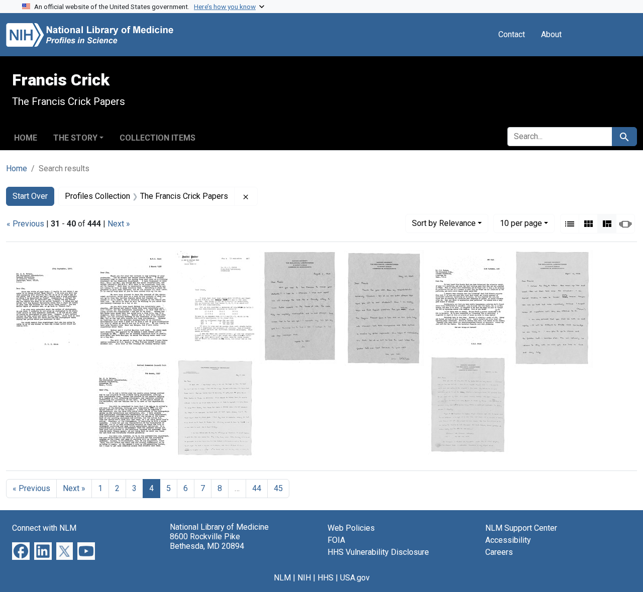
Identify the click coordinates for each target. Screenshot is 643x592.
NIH (304, 577)
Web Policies (351, 528)
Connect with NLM (44, 528)
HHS (325, 577)
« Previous (25, 223)
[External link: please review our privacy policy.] (21, 550)
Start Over (30, 196)
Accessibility (508, 540)
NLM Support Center (521, 528)
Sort (444, 223)
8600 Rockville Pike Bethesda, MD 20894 (207, 541)
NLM (282, 577)
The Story (75, 138)
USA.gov (355, 577)
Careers (499, 552)
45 (278, 488)
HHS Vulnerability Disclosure (378, 552)
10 (521, 223)
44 (256, 488)
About (551, 34)
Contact (511, 34)
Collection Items (157, 138)
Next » (119, 223)
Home (25, 138)
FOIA (336, 540)
